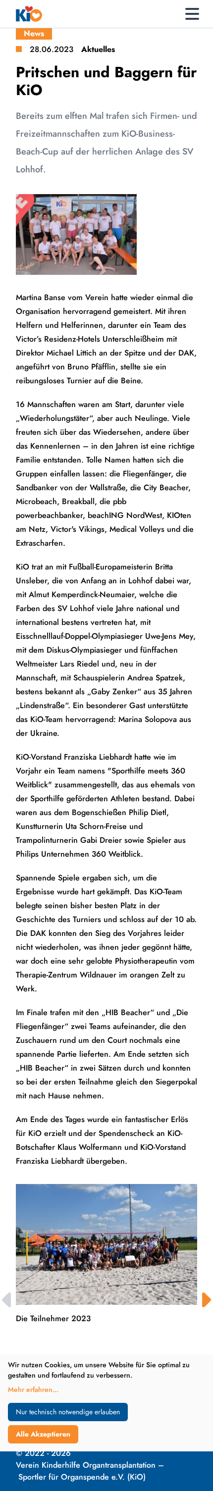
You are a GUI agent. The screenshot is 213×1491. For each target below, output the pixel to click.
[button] (205, 1300)
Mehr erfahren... (33, 1389)
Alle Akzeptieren (43, 1434)
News (34, 33)
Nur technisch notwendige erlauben (68, 1412)
